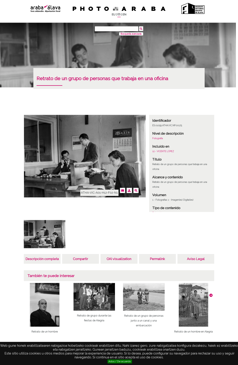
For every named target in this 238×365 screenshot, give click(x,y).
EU (113, 14)
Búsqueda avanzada (131, 34)
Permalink (157, 259)
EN (124, 14)
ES (119, 14)
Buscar (141, 28)
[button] (211, 295)
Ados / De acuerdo (119, 361)
